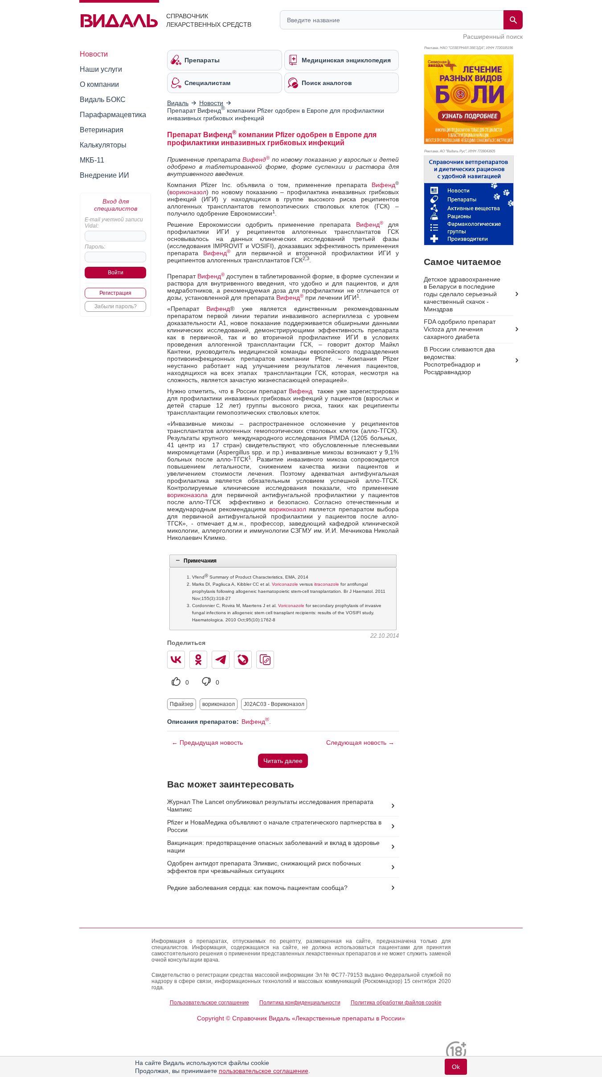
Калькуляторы (103, 145)
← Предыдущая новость (207, 742)
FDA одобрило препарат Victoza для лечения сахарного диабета (460, 329)
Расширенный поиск (493, 36)
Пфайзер (181, 704)
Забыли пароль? (115, 306)
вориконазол (187, 192)
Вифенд (256, 159)
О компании (99, 84)
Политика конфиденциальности (299, 1002)
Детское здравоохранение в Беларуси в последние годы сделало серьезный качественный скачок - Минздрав (462, 294)
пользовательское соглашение (263, 1070)
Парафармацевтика (113, 114)
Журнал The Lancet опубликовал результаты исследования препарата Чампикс (270, 805)
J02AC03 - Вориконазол (274, 704)
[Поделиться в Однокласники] (198, 660)
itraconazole (326, 584)
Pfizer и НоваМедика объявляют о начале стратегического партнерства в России (274, 826)
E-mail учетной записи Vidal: (114, 222)
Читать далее (283, 760)
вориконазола (187, 494)
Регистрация (115, 293)
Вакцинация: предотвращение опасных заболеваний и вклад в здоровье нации (273, 846)
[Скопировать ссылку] (265, 660)
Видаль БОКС (103, 99)
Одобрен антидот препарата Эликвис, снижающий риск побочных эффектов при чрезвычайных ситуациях (264, 867)
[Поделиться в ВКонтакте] (176, 660)
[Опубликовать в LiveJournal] (243, 660)
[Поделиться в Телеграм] (220, 660)
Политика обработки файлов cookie (396, 1002)
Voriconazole (285, 584)
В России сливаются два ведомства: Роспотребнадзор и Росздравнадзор (459, 360)
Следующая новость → (360, 742)
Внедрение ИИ (104, 175)
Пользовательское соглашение (209, 1002)
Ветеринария (101, 130)
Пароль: (95, 247)
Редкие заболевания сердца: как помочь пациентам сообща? (257, 887)
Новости (94, 54)
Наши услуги (101, 69)
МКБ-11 (92, 160)
